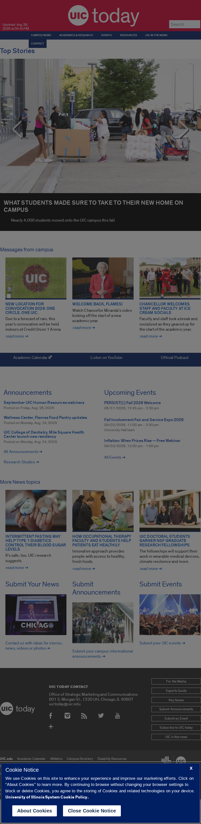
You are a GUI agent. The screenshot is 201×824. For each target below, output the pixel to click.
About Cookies (34, 810)
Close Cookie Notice (92, 810)
